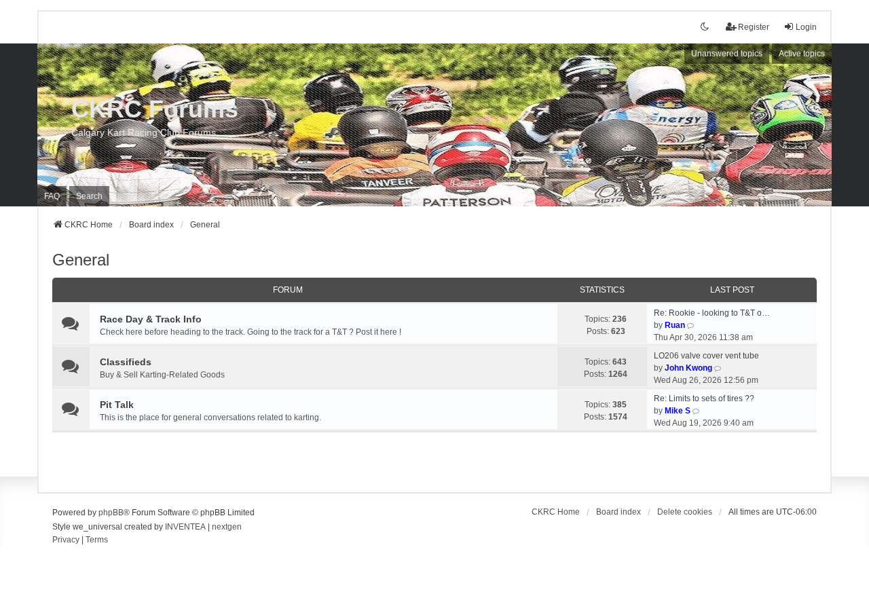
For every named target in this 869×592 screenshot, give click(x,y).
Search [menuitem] (89, 196)
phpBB (111, 512)
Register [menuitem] (753, 27)
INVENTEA (185, 527)
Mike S (677, 410)
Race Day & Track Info (151, 319)
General (80, 260)
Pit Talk (117, 404)
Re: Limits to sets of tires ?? (704, 398)
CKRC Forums (154, 109)
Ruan (675, 325)
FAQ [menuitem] (52, 196)
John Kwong (688, 368)
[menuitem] (65, 540)
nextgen (227, 527)
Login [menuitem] (806, 27)
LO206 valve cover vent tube (706, 355)
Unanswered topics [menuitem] (726, 53)
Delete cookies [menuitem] (684, 512)
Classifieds (125, 361)
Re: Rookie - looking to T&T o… (712, 313)
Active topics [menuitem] (802, 53)
